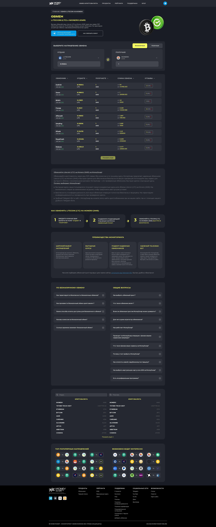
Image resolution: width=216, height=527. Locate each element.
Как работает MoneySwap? (123, 327)
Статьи (153, 491)
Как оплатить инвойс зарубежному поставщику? (131, 362)
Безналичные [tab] (140, 45)
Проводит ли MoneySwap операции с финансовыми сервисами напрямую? (132, 337)
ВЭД (97, 491)
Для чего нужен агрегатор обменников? (128, 319)
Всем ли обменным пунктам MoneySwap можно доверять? (134, 311)
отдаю (61, 52)
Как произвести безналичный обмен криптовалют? (75, 303)
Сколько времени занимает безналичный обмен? (74, 327)
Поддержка (132, 3)
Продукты (106, 3)
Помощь (117, 499)
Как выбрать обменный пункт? (124, 295)
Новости (153, 494)
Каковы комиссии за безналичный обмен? (71, 319)
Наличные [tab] (155, 45)
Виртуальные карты (102, 494)
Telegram (135, 491)
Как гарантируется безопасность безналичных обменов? (77, 295)
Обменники (81, 491)
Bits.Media (136, 502)
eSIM (98, 496)
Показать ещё (107, 437)
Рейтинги (119, 3)
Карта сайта (154, 496)
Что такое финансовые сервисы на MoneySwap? (131, 346)
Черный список (83, 494)
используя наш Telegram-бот (121, 273)
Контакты (117, 494)
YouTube (135, 494)
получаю (121, 52)
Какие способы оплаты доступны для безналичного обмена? (78, 311)
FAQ (116, 496)
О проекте (118, 491)
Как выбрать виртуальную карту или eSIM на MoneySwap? (134, 370)
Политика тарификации (122, 506)
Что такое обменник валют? (123, 303)
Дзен (134, 499)
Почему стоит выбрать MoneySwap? (126, 354)
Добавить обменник (121, 518)
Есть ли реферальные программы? (126, 378)
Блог (144, 3)
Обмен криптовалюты (88, 3)
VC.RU (135, 496)
